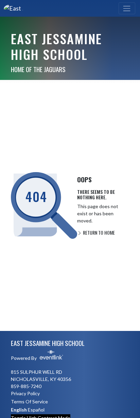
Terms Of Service (29, 401)
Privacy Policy (25, 393)
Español (36, 410)
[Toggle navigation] (127, 8)
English (19, 410)
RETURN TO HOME (98, 232)
